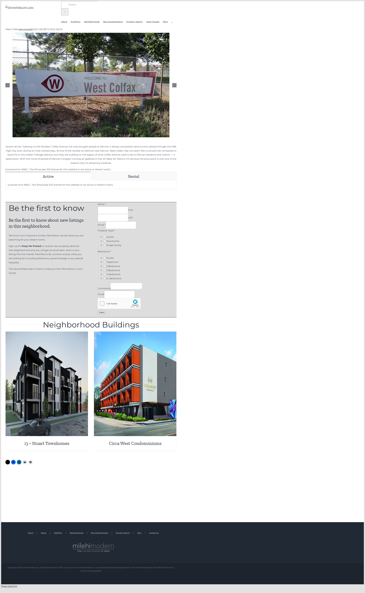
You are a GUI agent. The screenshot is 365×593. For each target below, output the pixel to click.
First (130, 210)
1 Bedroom (112, 262)
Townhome (112, 241)
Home (30, 533)
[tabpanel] (91, 185)
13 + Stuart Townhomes (46, 443)
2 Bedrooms (113, 266)
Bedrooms (104, 251)
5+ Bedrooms (113, 278)
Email (102, 225)
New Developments (99, 533)
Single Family (113, 245)
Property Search (123, 533)
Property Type (106, 230)
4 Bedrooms (113, 274)
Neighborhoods (76, 533)
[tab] (48, 176)
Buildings (58, 533)
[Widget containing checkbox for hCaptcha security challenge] (119, 303)
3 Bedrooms (113, 270)
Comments (104, 288)
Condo (110, 237)
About (43, 533)
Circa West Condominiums (135, 443)
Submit (102, 312)
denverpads (26, 29)
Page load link (9, 586)
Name (102, 204)
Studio (110, 258)
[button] (172, 21)
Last (130, 217)
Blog (139, 533)
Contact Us (154, 533)
